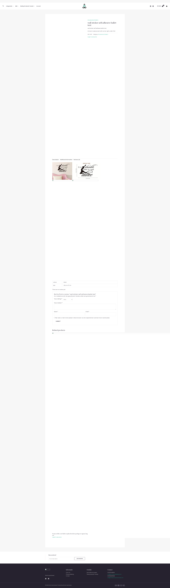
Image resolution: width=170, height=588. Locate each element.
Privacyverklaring (70, 574)
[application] (12, 6)
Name (56, 311)
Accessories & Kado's (93, 20)
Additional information (66, 159)
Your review (58, 303)
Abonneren (80, 558)
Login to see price (92, 37)
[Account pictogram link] (166, 6)
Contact (68, 576)
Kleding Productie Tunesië (26, 6)
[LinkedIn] (150, 6)
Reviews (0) (77, 159)
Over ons (68, 572)
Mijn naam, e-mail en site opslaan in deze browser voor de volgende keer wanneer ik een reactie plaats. (82, 317)
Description (55, 159)
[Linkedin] (45, 578)
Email (87, 311)
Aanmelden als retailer (92, 572)
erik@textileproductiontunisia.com (115, 577)
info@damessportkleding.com (114, 574)
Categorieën (9, 6)
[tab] (55, 159)
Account (38, 6)
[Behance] (48, 578)
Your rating (58, 299)
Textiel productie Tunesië (92, 574)
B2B (16, 6)
